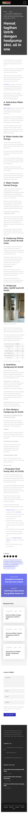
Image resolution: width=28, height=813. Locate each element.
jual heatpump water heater (15, 16)
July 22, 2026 (9, 611)
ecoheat (10, 14)
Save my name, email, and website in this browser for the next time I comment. (13, 708)
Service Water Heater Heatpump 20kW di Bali (13, 616)
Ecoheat (18, 512)
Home (6, 807)
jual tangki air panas (9, 18)
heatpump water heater (16, 563)
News (17, 807)
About (11, 807)
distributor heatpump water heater (12, 560)
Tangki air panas (10, 510)
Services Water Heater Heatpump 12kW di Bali (14, 635)
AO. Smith (6, 84)
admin (5, 11)
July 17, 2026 (8, 647)
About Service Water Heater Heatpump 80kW (13, 653)
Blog (10, 11)
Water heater (7, 108)
